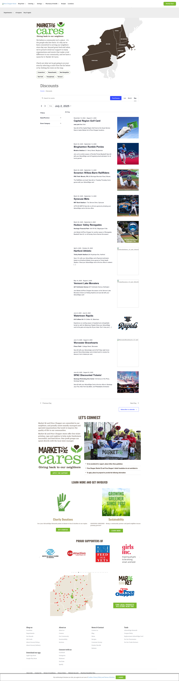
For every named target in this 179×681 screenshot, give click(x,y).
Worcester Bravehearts (86, 342)
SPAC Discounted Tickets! (88, 375)
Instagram (62, 655)
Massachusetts (52, 72)
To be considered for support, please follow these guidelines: (105, 464)
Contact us (95, 630)
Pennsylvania (50, 76)
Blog (93, 633)
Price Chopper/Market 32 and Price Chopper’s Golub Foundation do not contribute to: (112, 468)
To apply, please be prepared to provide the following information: (106, 472)
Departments (30, 633)
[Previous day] (41, 106)
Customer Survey (97, 642)
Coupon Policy (128, 633)
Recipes (63, 3)
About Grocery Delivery (33, 645)
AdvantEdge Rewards (130, 630)
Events (42, 91)
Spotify (61, 664)
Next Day (133, 403)
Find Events (116, 98)
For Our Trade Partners (131, 642)
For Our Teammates (130, 639)
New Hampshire (64, 72)
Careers (61, 633)
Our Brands (29, 636)
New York (40, 76)
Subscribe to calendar (128, 409)
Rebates (94, 648)
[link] (170, 4)
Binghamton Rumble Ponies (89, 146)
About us (61, 630)
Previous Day (47, 403)
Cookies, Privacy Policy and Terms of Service (101, 677)
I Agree (120, 677)
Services (61, 642)
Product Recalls (96, 645)
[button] (112, 464)
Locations (71, 3)
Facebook (62, 652)
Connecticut (41, 72)
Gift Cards (29, 639)
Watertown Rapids (83, 315)
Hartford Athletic (82, 250)
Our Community (64, 636)
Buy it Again (27, 12)
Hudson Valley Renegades (88, 224)
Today (50, 106)
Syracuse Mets (81, 198)
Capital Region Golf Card (87, 120)
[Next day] (45, 106)
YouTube (61, 661)
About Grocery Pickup (33, 642)
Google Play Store (31, 658)
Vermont (60, 76)
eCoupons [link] (19, 12)
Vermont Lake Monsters (86, 283)
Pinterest (62, 658)
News (93, 636)
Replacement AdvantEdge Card (133, 636)
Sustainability (63, 639)
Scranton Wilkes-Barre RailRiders (91, 172)
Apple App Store (31, 655)
